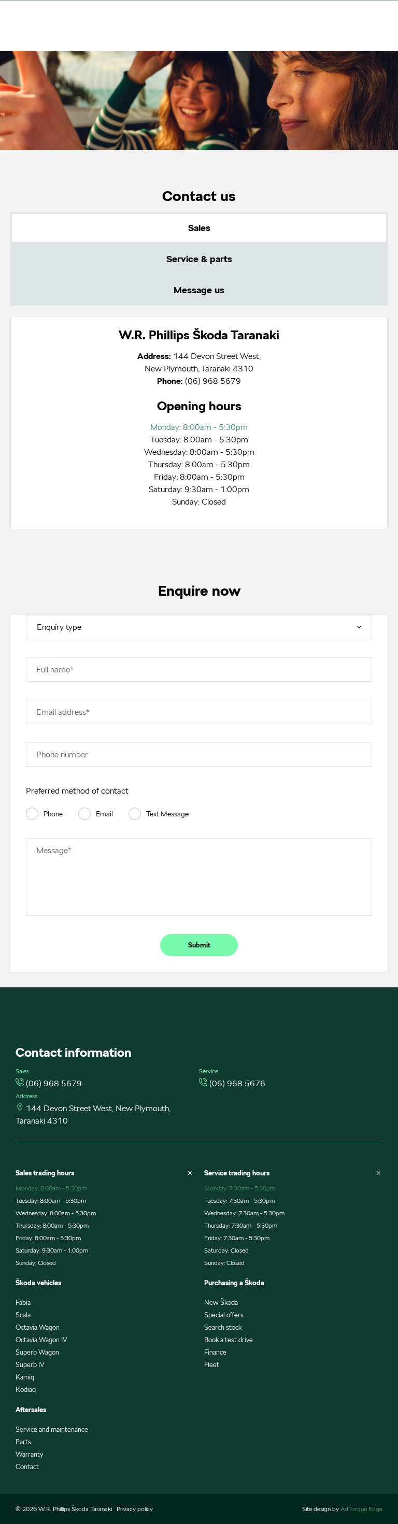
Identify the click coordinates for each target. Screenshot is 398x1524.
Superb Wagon (37, 1352)
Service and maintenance (52, 1429)
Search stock (222, 1327)
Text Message (167, 814)
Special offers (224, 1315)
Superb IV (30, 1365)
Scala (23, 1315)
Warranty (29, 1454)
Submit (199, 945)
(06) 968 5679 (213, 381)
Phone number (62, 754)
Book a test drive (228, 1340)
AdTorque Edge (361, 1509)
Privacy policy (135, 1509)
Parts (23, 1442)
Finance (215, 1352)
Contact (27, 1467)
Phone (53, 814)
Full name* (55, 669)
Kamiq (25, 1377)
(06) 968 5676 (237, 1083)
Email (104, 814)
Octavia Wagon (38, 1327)
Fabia (23, 1302)
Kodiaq (26, 1389)
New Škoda (221, 1302)
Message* (54, 850)
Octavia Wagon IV (41, 1340)
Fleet (211, 1365)
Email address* (63, 712)
